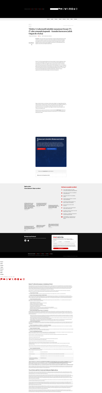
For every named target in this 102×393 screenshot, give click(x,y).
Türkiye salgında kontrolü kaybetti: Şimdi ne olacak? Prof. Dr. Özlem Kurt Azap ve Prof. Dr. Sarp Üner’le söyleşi (53, 225)
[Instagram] (76, 9)
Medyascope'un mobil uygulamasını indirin (43, 175)
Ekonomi (64, 19)
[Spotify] (72, 9)
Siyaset (48, 19)
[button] (54, 4)
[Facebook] (70, 9)
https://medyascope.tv (43, 289)
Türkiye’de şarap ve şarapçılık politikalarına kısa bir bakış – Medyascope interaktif (40, 226)
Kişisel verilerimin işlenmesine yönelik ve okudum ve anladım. (64, 243)
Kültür (72, 19)
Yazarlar (56, 19)
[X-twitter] (68, 9)
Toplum (60, 19)
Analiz (52, 19)
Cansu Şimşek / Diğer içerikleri (32, 188)
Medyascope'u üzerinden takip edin (45, 171)
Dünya (68, 19)
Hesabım (75, 19)
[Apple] (74, 9)
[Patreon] (59, 9)
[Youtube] (61, 9)
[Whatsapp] (63, 9)
